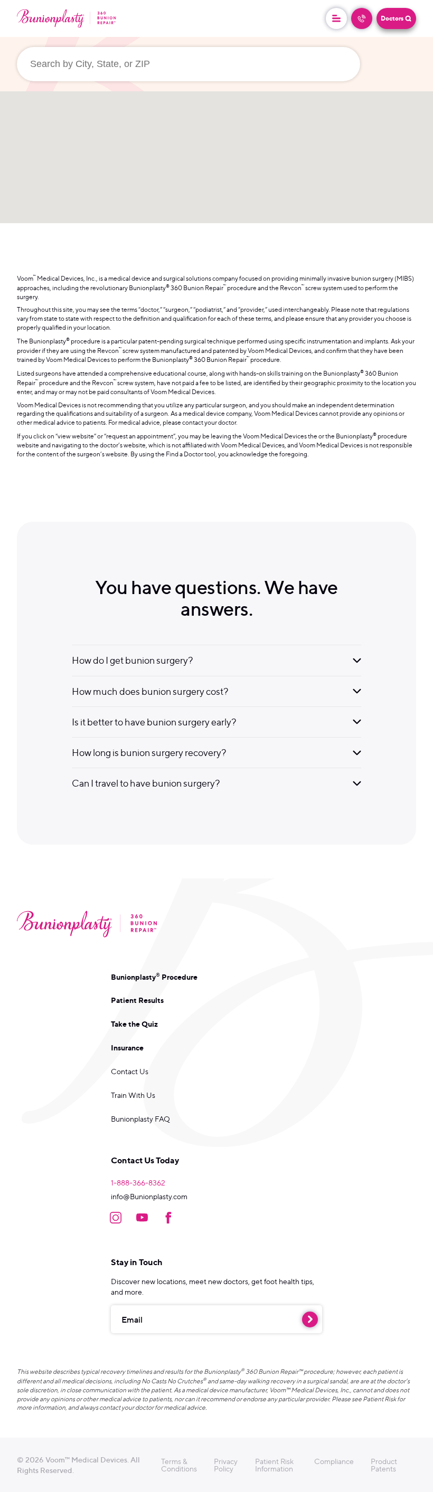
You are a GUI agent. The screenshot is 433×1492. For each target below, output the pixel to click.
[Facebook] (168, 1217)
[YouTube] (142, 1217)
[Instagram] (115, 1217)
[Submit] (310, 1319)
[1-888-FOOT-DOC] (361, 18)
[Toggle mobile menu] (336, 18)
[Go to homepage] (66, 18)
